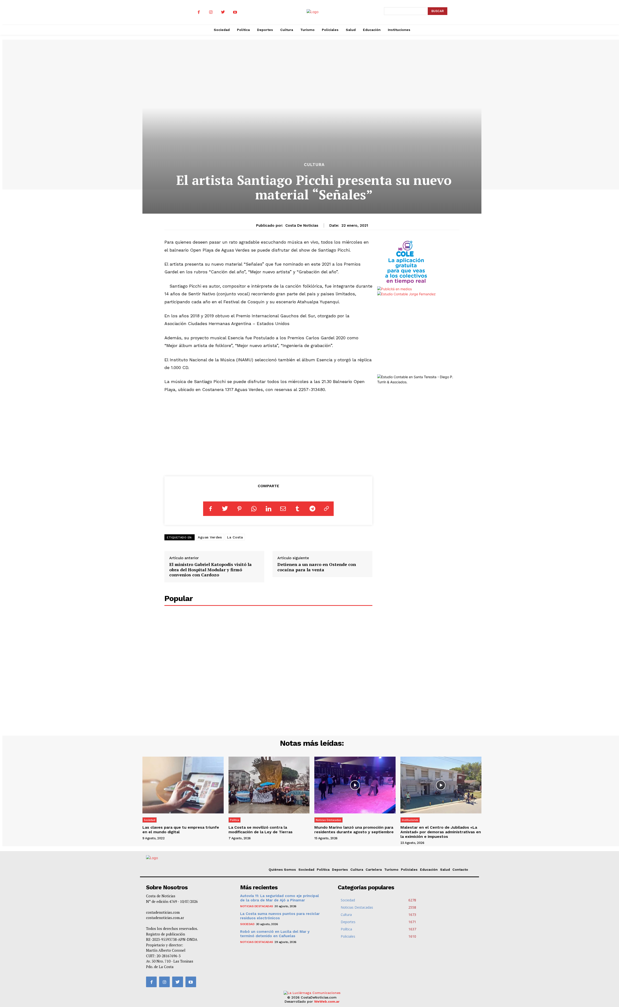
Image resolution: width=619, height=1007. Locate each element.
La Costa (235, 537)
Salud (445, 869)
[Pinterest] (239, 508)
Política (234, 820)
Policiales (409, 869)
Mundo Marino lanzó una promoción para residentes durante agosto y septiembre (354, 829)
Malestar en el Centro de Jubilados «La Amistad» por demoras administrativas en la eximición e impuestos (440, 832)
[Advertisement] (268, 433)
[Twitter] (223, 12)
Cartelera (374, 869)
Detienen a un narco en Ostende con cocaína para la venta (316, 566)
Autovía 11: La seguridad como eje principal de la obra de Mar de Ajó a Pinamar (279, 898)
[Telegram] (312, 508)
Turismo (391, 869)
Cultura (314, 165)
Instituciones (410, 820)
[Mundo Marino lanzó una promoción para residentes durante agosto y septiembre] (355, 785)
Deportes (340, 869)
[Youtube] (235, 12)
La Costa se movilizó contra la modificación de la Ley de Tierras (260, 829)
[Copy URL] (326, 508)
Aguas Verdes (210, 537)
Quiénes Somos (282, 869)
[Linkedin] (268, 508)
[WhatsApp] (254, 508)
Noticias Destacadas (328, 820)
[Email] (283, 508)
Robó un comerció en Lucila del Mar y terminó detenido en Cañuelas (275, 933)
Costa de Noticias (301, 225)
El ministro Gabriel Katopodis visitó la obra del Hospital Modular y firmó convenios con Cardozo (210, 569)
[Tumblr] (297, 508)
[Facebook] (199, 12)
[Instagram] (211, 12)
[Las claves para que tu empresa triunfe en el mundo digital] (183, 785)
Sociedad (149, 820)
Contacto (460, 869)
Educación (429, 869)
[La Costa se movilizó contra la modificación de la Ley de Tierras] (269, 785)
